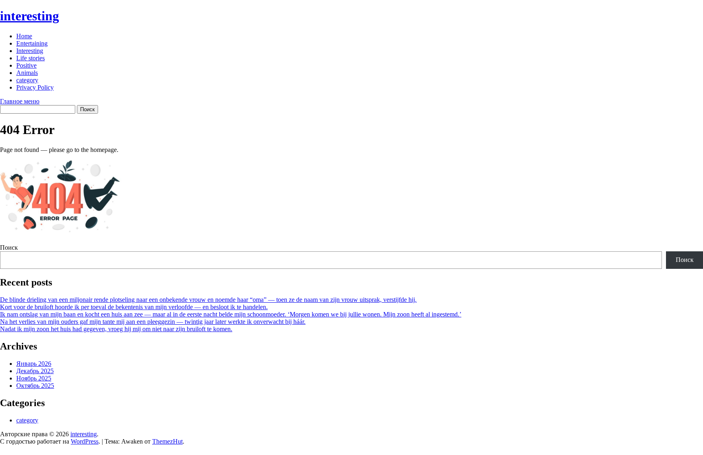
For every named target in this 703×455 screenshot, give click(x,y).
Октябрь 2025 (35, 385)
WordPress (84, 441)
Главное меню (19, 101)
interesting (29, 16)
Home (24, 36)
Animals (27, 72)
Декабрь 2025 (35, 370)
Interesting (29, 50)
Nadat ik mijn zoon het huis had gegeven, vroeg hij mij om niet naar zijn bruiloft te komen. (116, 328)
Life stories (30, 58)
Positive (26, 65)
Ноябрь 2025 (33, 378)
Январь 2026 (33, 363)
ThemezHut (167, 441)
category (27, 80)
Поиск (9, 247)
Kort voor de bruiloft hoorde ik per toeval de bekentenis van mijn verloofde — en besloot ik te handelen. (134, 306)
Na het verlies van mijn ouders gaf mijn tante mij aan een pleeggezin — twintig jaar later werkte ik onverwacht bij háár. (153, 321)
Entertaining (32, 43)
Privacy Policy (35, 87)
